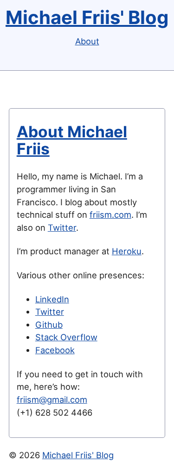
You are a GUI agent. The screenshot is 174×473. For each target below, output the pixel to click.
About (87, 41)
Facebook (55, 350)
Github (49, 324)
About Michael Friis (72, 140)
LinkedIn (52, 299)
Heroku (127, 251)
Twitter (62, 227)
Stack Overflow (66, 337)
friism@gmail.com (52, 399)
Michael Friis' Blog (87, 17)
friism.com (110, 214)
